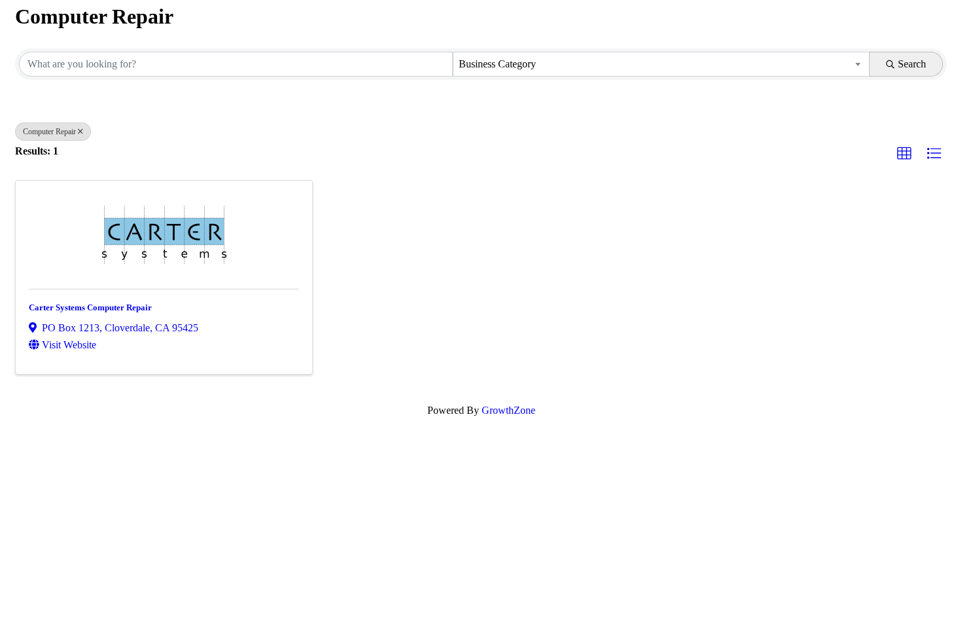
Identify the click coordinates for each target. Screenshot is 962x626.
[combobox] (661, 64)
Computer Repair (49, 131)
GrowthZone (508, 410)
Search (912, 63)
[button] (904, 154)
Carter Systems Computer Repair (90, 307)
